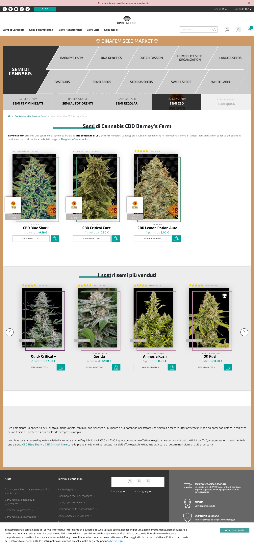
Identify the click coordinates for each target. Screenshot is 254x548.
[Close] (249, 3)
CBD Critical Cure (96, 227)
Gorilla (99, 356)
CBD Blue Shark (36, 227)
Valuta (238, 9)
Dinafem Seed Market (127, 41)
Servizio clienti (225, 30)
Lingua (217, 9)
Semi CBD (93, 29)
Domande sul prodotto (17, 510)
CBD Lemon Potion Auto (157, 227)
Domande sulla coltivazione (20, 516)
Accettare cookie (234, 530)
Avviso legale (65, 489)
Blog (45, 9)
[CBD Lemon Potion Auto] (156, 186)
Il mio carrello (248, 30)
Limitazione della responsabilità (76, 509)
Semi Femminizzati (41, 29)
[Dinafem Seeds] (127, 19)
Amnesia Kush (155, 356)
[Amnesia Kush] (153, 317)
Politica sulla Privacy (70, 502)
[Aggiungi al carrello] (55, 238)
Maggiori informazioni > (74, 139)
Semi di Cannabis (13, 29)
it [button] (223, 9)
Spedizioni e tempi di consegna (75, 495)
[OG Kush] (209, 317)
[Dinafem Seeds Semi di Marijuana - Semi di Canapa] (9, 116)
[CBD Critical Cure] (95, 186)
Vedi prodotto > (31, 238)
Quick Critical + (43, 356)
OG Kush (210, 356)
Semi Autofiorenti (70, 29)
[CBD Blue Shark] (34, 186)
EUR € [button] (245, 9)
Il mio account (237, 30)
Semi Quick (111, 29)
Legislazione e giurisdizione (73, 515)
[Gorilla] (97, 317)
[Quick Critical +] (42, 317)
